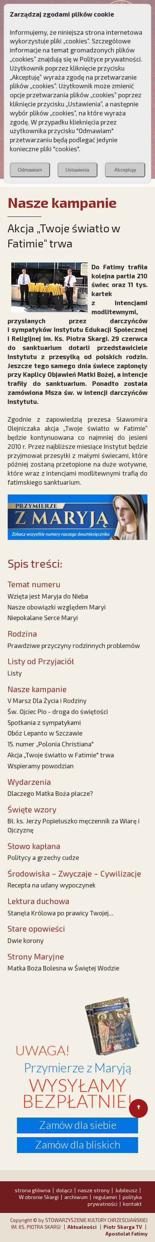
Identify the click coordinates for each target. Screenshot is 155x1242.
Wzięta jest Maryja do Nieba (48, 596)
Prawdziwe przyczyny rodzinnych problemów (74, 645)
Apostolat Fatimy (126, 1234)
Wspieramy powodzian (41, 765)
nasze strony (93, 1190)
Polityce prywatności (110, 59)
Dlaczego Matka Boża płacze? (50, 793)
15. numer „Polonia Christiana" (51, 744)
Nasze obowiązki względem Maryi (57, 607)
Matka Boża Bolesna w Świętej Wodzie (63, 968)
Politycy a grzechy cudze (43, 857)
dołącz (64, 1190)
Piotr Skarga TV (122, 1227)
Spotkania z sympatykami (44, 722)
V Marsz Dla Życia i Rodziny (47, 700)
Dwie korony (26, 940)
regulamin (105, 1197)
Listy (15, 673)
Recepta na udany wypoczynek (52, 885)
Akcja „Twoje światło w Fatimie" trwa (61, 754)
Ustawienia (77, 170)
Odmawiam (30, 170)
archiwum (76, 1197)
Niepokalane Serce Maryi (43, 617)
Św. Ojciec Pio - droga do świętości (58, 711)
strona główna (32, 1190)
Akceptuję (125, 170)
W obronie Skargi (39, 1197)
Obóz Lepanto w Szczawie (45, 733)
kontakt (132, 1204)
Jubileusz (126, 1190)
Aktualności (82, 1227)
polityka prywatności (115, 1200)
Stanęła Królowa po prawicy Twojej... (60, 913)
